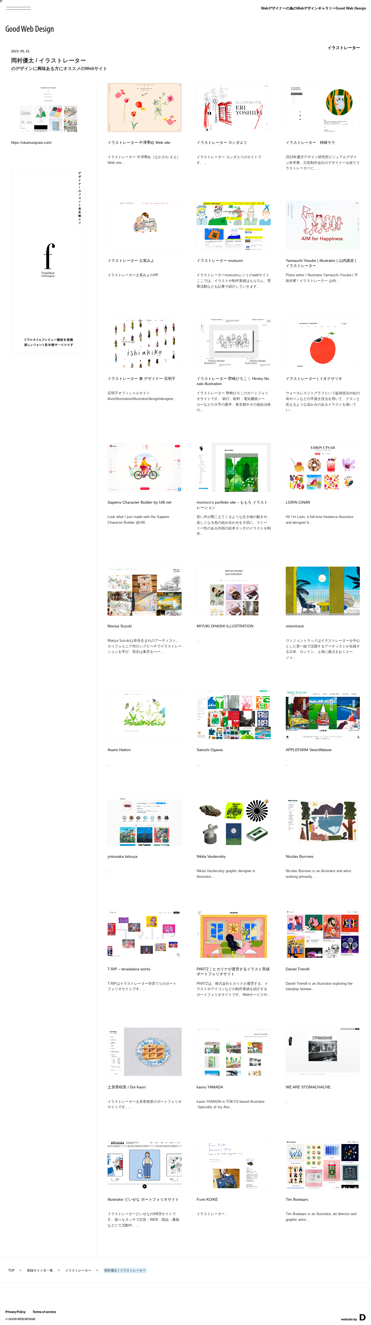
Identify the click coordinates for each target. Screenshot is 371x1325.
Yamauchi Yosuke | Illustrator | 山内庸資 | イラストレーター (321, 263)
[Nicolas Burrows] (323, 844)
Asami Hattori (119, 750)
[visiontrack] (323, 614)
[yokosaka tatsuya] (145, 844)
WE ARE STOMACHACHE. (309, 1087)
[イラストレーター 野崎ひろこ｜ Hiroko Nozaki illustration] (234, 366)
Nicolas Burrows (299, 856)
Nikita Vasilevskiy (211, 856)
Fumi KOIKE (207, 1199)
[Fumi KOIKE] (234, 1186)
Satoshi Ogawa (210, 750)
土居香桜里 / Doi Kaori (127, 1087)
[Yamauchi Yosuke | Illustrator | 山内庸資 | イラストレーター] (323, 248)
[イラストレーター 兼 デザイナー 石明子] (145, 366)
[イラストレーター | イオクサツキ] (323, 366)
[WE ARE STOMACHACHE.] (323, 1074)
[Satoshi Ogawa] (234, 737)
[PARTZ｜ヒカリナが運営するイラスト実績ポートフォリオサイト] (234, 956)
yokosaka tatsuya (122, 856)
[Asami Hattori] (145, 737)
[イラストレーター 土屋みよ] (145, 248)
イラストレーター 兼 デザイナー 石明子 (141, 379)
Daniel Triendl (297, 969)
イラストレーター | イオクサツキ (314, 379)
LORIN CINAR (298, 502)
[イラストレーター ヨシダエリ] (234, 131)
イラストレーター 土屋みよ (131, 261)
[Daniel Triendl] (323, 956)
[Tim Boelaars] (323, 1186)
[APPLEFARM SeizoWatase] (323, 737)
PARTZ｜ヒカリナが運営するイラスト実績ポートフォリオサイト (233, 971)
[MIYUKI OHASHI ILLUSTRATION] (234, 614)
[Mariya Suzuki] (145, 614)
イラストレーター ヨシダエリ (222, 143)
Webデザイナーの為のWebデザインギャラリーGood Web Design (313, 8)
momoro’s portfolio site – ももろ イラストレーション (232, 505)
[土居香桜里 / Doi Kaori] (145, 1074)
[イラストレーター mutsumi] (234, 248)
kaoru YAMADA (210, 1087)
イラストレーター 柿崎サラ (310, 143)
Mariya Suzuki (120, 626)
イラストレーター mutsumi (220, 261)
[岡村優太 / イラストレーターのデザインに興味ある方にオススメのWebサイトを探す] (48, 130)
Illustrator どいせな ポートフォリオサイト (143, 1199)
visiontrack (295, 626)
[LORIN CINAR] (323, 490)
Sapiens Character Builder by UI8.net (139, 502)
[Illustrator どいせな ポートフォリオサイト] (145, 1188)
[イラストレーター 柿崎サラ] (323, 131)
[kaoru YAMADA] (234, 1074)
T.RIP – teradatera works (129, 969)
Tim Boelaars (297, 1199)
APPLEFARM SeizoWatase (309, 750)
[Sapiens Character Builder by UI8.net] (145, 490)
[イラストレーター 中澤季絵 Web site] (145, 130)
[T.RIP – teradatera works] (145, 957)
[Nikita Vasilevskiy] (234, 844)
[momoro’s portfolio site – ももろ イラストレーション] (234, 490)
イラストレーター (344, 47)
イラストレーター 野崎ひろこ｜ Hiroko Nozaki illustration (233, 381)
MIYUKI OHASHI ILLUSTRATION (225, 626)
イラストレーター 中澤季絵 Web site (139, 143)
